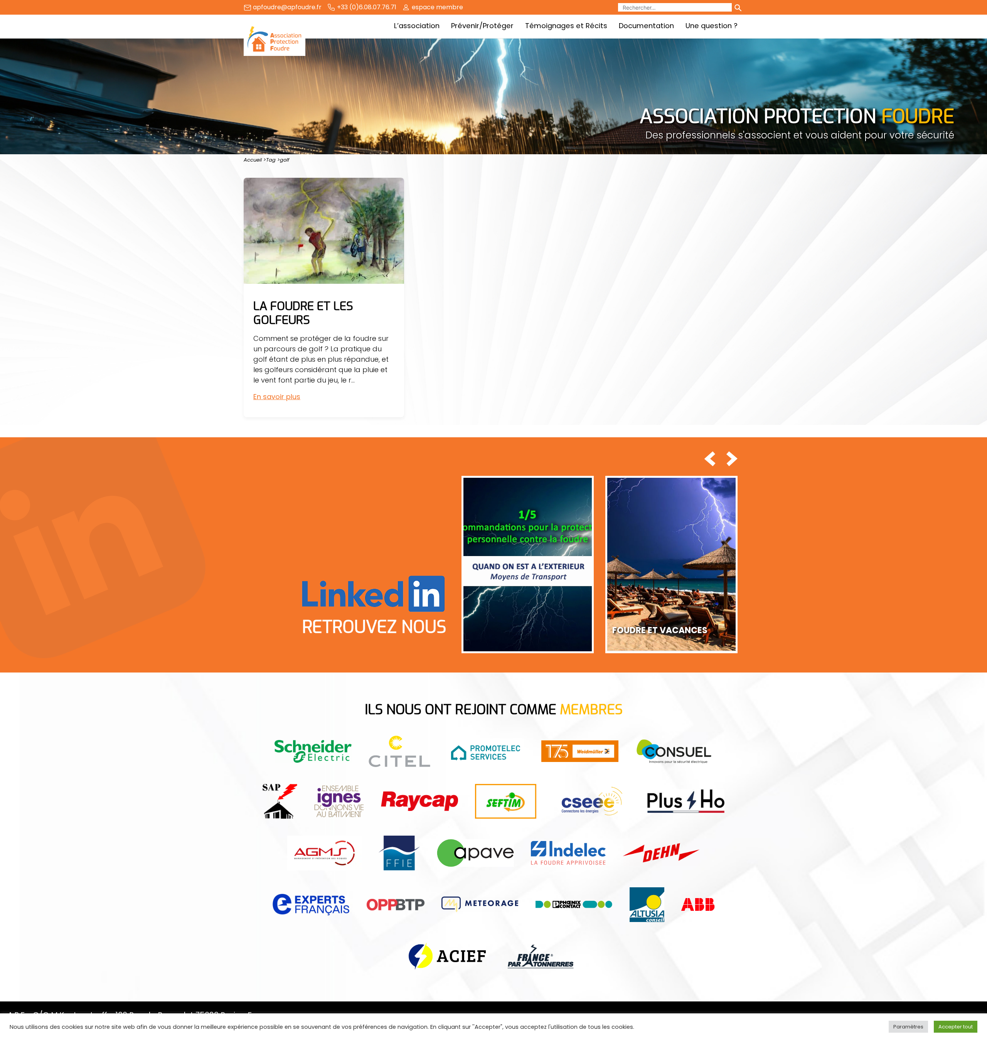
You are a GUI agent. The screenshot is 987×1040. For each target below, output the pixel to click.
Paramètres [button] (908, 1026)
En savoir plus (276, 396)
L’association (417, 25)
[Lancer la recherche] (737, 7)
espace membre (437, 7)
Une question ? (712, 25)
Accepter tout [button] (955, 1026)
